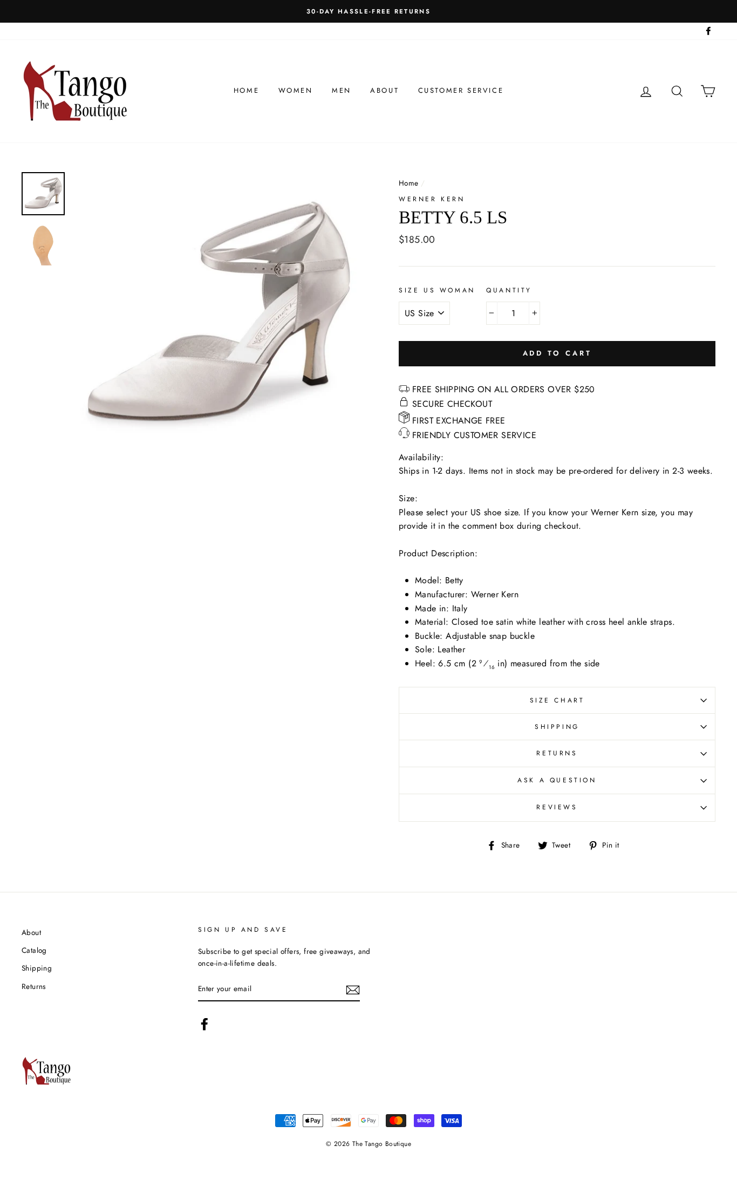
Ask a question (556, 780)
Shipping (557, 727)
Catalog (34, 950)
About (384, 90)
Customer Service (461, 90)
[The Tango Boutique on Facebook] (204, 1024)
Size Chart (557, 700)
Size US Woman (437, 290)
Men (341, 90)
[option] (368, 11)
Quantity (509, 290)
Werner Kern (432, 199)
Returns (556, 753)
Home (246, 90)
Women (295, 90)
